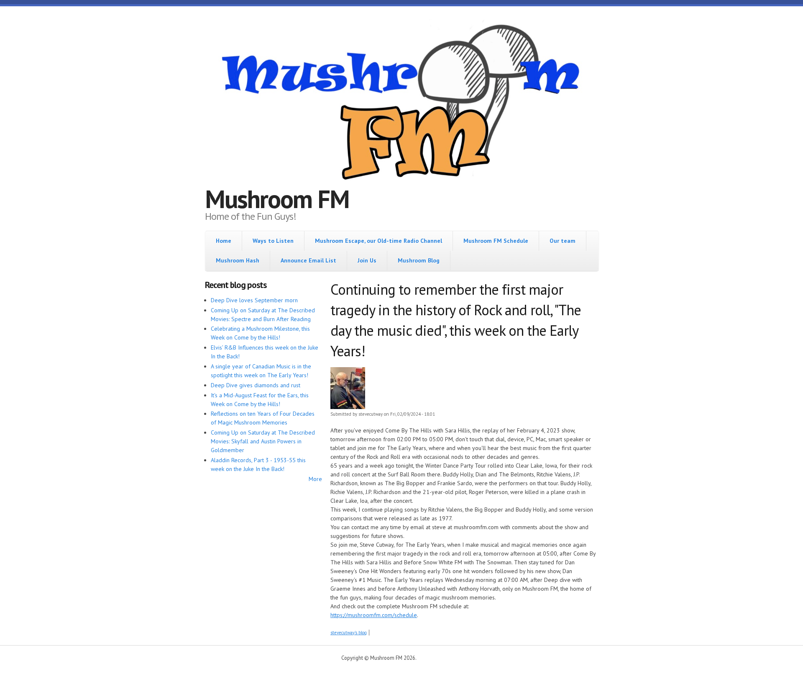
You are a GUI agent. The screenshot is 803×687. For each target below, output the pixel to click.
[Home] (401, 103)
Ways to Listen (273, 240)
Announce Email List (308, 260)
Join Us (367, 260)
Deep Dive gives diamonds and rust (255, 385)
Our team (562, 240)
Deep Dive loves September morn (254, 300)
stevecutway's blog (348, 633)
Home (223, 240)
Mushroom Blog (419, 260)
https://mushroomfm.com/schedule (373, 615)
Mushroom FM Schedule (495, 240)
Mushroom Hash (237, 260)
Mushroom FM (277, 199)
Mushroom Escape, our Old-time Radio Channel (378, 240)
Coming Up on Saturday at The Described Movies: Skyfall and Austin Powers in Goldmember (263, 441)
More (315, 479)
